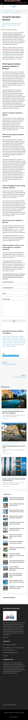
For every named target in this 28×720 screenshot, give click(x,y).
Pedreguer (17, 344)
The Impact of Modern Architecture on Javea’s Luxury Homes (16, 555)
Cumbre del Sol (9, 341)
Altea (13, 336)
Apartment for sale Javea (11, 664)
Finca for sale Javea (14, 668)
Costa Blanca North (17, 229)
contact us (15, 59)
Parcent (13, 344)
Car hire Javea (9, 669)
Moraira (8, 344)
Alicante (4, 336)
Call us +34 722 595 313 (9, 650)
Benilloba (20, 338)
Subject (4, 293)
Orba (22, 344)
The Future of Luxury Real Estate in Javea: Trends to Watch (15, 536)
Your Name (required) (7, 282)
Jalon (18, 343)
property (10, 355)
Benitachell (5, 339)
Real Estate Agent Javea (14, 671)
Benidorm (9, 338)
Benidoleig (15, 338)
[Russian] (18, 0)
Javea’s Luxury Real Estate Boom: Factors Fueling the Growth (15, 575)
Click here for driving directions (9, 704)
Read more (5, 637)
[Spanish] (19, 0)
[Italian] (12, 0)
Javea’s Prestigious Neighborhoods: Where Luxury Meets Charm (16, 568)
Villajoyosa (13, 346)
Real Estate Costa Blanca (9, 10)
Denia (15, 341)
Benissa (4, 338)
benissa (5, 355)
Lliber (3, 344)
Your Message (6, 299)
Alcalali (9, 336)
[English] (7, 0)
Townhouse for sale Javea (14, 666)
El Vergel (20, 341)
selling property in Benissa (14, 55)
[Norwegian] (14, 0)
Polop (3, 346)
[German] (11, 0)
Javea (14, 343)
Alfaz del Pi (21, 336)
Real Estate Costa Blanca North (21, 10)
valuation (16, 355)
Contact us (5, 655)
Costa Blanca (15, 339)
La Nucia (22, 343)
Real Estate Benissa (6, 12)
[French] (9, 0)
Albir (16, 336)
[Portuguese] (16, 0)
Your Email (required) (7, 287)
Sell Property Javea (17, 669)
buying (4, 55)
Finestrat (10, 343)
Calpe (10, 339)
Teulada (8, 346)
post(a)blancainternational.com (11, 652)
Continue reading (5, 418)
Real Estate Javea (5, 444)
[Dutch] (5, 0)
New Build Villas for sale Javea (9, 662)
